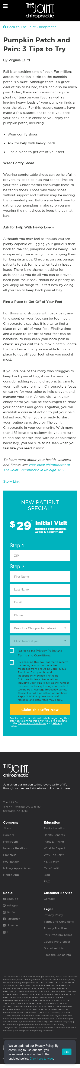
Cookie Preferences (57, 941)
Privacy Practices (55, 928)
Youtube (12, 898)
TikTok (10, 912)
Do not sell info (54, 948)
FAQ (47, 881)
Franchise (9, 855)
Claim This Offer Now (40, 710)
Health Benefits (54, 835)
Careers (8, 835)
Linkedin (12, 925)
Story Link (11, 481)
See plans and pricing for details (36, 1030)
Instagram (13, 905)
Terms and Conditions (34, 655)
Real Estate (11, 861)
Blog (47, 874)
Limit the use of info (57, 954)
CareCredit (51, 868)
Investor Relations (15, 848)
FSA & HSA (51, 861)
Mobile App (11, 874)
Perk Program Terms (58, 935)
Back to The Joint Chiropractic (31, 27)
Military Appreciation (17, 868)
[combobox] (40, 628)
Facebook (13, 918)
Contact (49, 898)
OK (66, 1052)
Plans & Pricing (54, 841)
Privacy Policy (46, 650)
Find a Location (54, 828)
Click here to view (41, 1058)
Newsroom (10, 841)
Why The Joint (54, 855)
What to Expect (54, 848)
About (7, 828)
